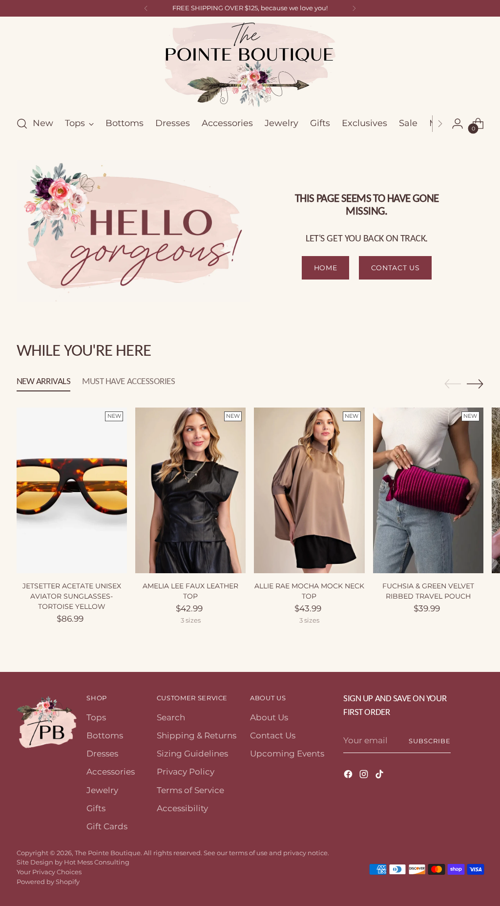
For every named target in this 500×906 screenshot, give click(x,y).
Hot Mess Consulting (96, 862)
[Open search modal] (22, 123)
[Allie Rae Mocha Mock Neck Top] (309, 490)
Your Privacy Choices (49, 872)
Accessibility (182, 808)
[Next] (354, 8)
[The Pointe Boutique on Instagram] (365, 775)
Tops (96, 717)
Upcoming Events (287, 753)
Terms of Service (190, 790)
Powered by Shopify (48, 881)
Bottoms (104, 735)
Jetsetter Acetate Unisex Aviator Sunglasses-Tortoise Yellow (71, 596)
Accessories (110, 772)
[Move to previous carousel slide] (452, 384)
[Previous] (146, 8)
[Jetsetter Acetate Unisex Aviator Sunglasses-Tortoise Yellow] (72, 490)
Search (171, 717)
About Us (269, 717)
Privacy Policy (185, 772)
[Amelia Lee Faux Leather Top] (190, 490)
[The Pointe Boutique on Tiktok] (380, 775)
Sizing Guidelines (192, 753)
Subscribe (430, 741)
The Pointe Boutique (108, 853)
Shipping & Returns (196, 735)
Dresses (102, 753)
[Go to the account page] (457, 123)
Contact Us (272, 735)
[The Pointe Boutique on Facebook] (349, 775)
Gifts (95, 808)
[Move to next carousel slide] (475, 383)
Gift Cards (106, 826)
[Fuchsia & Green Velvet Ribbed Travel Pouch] (428, 490)
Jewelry (102, 790)
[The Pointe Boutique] (250, 64)
